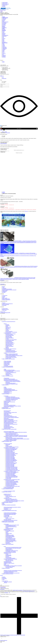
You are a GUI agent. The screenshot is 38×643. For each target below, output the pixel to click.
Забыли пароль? (3, 132)
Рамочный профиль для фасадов (7, 502)
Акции (3, 287)
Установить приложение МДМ (5, 312)
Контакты (3, 6)
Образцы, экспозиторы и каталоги (7, 573)
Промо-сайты (4, 310)
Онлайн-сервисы (5, 2)
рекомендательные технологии (18, 590)
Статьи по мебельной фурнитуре (7, 303)
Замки (3, 503)
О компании (4, 288)
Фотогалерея (4, 305)
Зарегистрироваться (3, 143)
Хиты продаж (4, 578)
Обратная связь (2, 311)
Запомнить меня (4, 125)
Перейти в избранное (3, 640)
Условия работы (4, 4)
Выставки (3, 292)
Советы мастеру (4, 3)
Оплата (3, 297)
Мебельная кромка (5, 407)
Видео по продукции (5, 304)
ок (0, 595)
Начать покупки (2, 586)
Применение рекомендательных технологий (9, 289)
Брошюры (3, 302)
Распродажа (4, 577)
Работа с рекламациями (6, 298)
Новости (3, 286)
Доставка (3, 5)
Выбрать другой (6, 13)
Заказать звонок (3, 71)
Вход (3, 77)
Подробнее (6, 592)
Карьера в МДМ (4, 290)
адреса (1, 11)
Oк (9, 592)
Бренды (1, 575)
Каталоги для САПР (5, 309)
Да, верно (2, 13)
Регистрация (4, 78)
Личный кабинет (3, 587)
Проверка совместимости (6, 299)
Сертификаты (4, 291)
